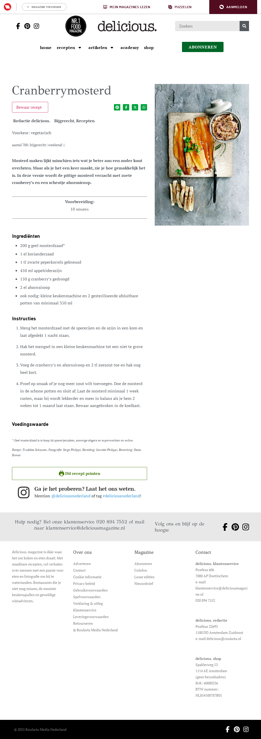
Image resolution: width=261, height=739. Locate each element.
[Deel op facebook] (126, 107)
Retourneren (83, 623)
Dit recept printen (82, 473)
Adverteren (82, 563)
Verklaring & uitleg (88, 603)
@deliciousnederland (70, 496)
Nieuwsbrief (143, 583)
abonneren (203, 47)
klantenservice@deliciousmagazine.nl (85, 528)
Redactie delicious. (31, 121)
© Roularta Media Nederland (95, 629)
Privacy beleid (84, 583)
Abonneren (143, 563)
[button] (233, 7)
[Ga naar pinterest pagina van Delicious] (25, 26)
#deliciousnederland (121, 496)
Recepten (85, 121)
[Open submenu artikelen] (111, 47)
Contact (79, 570)
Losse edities (144, 576)
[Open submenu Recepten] (79, 47)
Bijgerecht (64, 121)
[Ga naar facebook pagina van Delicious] (16, 26)
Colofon (140, 570)
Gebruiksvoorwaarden (90, 590)
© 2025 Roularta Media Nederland (40, 729)
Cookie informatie (87, 576)
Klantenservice (84, 610)
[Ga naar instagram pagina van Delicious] (35, 26)
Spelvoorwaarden (86, 596)
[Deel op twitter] (135, 107)
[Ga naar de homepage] (76, 26)
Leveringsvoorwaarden (91, 616)
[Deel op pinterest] (117, 107)
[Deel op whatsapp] (144, 107)
